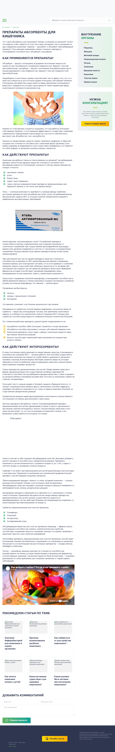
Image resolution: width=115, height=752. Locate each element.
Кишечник (88, 74)
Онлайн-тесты (57, 738)
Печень (87, 63)
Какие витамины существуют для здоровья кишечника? (37, 680)
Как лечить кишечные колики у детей (12, 679)
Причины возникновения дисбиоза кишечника (37, 641)
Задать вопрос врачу (95, 123)
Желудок (88, 51)
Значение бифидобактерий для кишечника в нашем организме (13, 643)
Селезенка (88, 66)
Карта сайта (12, 746)
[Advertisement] (95, 149)
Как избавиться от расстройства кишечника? (62, 640)
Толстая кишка (90, 78)
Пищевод (88, 47)
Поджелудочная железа (95, 59)
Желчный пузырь (91, 55)
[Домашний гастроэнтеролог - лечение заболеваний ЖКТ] (22, 8)
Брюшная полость (92, 70)
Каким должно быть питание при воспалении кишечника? (62, 680)
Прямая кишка (90, 82)
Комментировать (18, 720)
